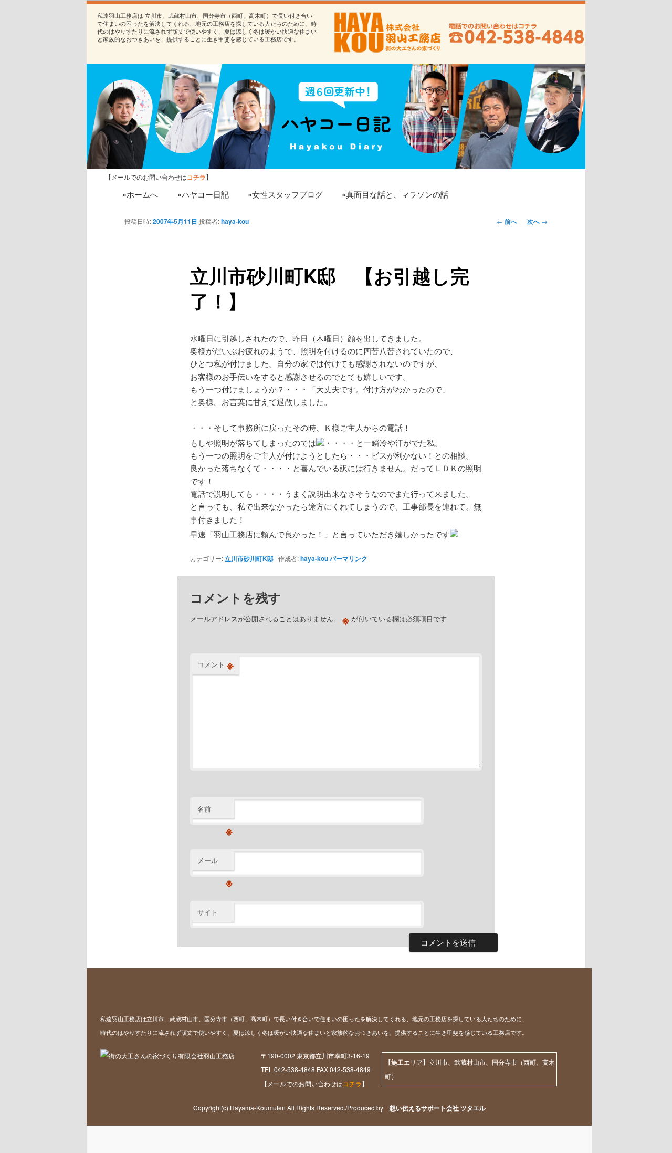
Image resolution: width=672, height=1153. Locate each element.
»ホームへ (140, 194)
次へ (537, 221)
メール (215, 862)
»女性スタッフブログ (285, 194)
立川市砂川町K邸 (249, 558)
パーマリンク (349, 558)
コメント (215, 664)
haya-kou (235, 221)
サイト (207, 912)
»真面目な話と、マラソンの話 (395, 194)
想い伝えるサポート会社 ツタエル (434, 1108)
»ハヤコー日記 (203, 194)
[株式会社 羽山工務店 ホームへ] (386, 32)
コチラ (352, 1083)
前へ (507, 221)
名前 (215, 811)
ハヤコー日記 (144, 106)
